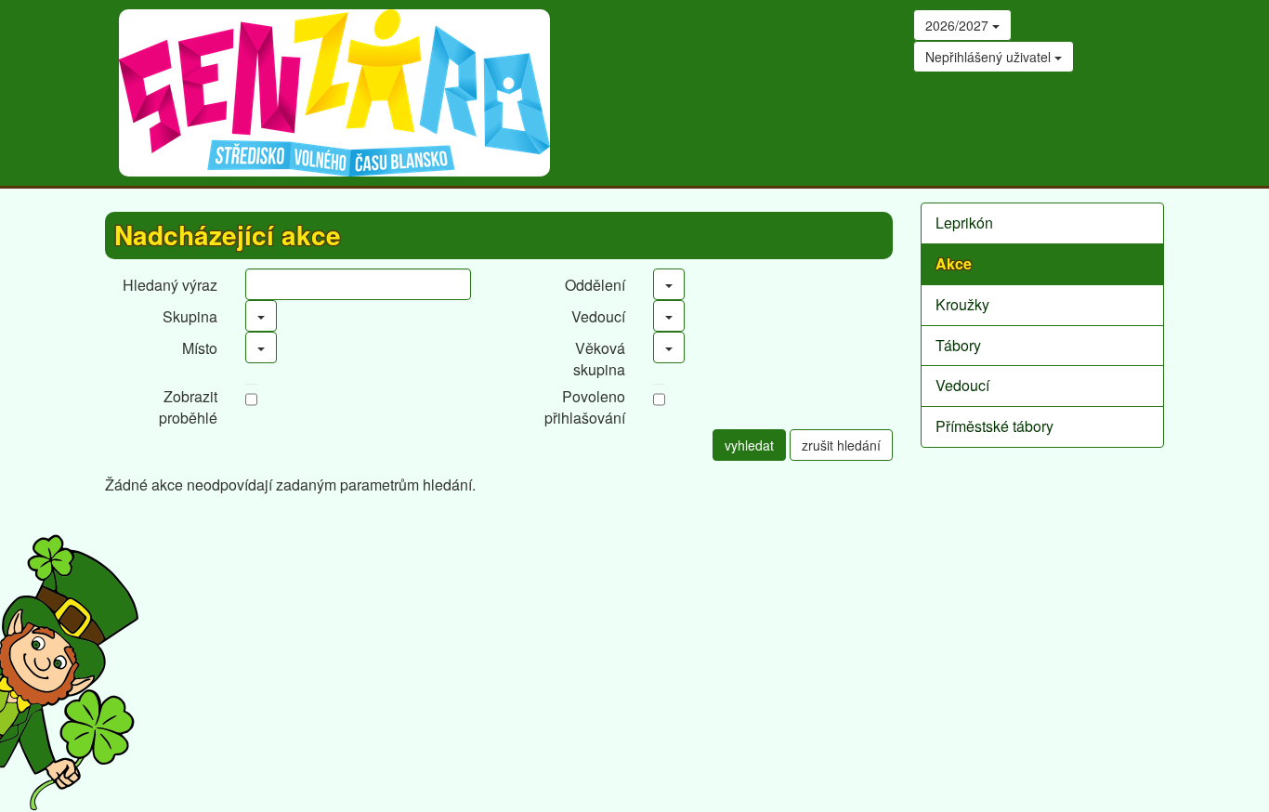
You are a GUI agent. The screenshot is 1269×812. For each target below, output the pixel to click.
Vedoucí (598, 316)
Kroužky (962, 304)
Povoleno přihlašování (584, 407)
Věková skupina (599, 358)
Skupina (190, 316)
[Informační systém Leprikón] (69, 672)
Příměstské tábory (994, 426)
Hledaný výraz (170, 284)
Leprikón (964, 222)
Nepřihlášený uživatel (989, 56)
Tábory (958, 345)
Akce (953, 263)
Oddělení (595, 284)
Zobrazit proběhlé (188, 407)
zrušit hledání (841, 445)
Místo (199, 348)
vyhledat (749, 445)
